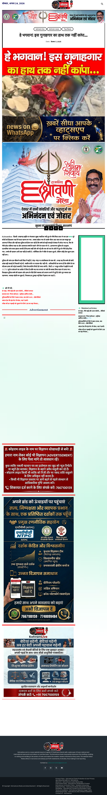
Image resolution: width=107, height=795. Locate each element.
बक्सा (70, 236)
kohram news (54, 29)
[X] (51, 228)
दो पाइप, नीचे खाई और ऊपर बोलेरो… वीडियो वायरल (17, 291)
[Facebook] (46, 228)
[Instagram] (51, 768)
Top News (67, 29)
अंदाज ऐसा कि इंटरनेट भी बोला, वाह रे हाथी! (15, 300)
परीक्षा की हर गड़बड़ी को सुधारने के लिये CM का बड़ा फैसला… (20, 303)
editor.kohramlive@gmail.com (57, 763)
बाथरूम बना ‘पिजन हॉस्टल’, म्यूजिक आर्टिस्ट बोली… (17, 294)
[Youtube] (62, 768)
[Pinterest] (56, 228)
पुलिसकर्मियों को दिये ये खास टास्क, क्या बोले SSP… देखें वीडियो (21, 297)
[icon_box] (7, 288)
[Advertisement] (92, 269)
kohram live (40, 29)
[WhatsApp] (61, 228)
